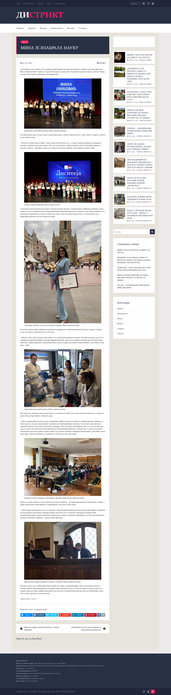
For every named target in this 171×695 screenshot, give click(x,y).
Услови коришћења (60, 3)
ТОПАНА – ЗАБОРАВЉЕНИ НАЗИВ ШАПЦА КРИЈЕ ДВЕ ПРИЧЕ (139, 131)
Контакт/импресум (29, 3)
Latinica (49, 3)
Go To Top (153, 692)
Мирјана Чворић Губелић (148, 60)
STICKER (72, 691)
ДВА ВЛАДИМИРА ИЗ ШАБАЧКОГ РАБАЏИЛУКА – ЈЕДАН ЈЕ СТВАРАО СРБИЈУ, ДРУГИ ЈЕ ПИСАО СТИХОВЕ (140, 163)
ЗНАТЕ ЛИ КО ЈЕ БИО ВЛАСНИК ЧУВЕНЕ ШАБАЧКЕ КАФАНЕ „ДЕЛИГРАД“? (136, 181)
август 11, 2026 (133, 120)
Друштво (32, 28)
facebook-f (148, 3)
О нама (18, 3)
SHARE (101, 63)
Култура (43, 28)
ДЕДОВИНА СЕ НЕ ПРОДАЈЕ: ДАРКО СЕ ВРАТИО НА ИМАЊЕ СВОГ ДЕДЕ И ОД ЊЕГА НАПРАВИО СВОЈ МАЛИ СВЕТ (139, 75)
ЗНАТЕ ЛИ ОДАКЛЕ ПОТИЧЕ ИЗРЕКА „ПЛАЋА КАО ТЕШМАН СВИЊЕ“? (139, 146)
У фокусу (20, 28)
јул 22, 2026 (131, 152)
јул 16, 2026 (131, 170)
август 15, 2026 (133, 102)
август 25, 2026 (133, 60)
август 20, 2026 (133, 84)
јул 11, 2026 (131, 188)
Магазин (70, 28)
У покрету (82, 28)
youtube (153, 3)
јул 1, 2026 (131, 221)
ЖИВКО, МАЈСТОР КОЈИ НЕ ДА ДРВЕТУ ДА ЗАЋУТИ (139, 56)
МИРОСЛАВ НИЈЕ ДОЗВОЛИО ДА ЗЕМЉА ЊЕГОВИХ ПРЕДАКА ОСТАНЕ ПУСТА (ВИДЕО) (138, 114)
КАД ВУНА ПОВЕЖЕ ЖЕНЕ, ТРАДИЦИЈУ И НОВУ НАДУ (139, 198)
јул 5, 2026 (131, 202)
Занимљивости (56, 28)
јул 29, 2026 (131, 136)
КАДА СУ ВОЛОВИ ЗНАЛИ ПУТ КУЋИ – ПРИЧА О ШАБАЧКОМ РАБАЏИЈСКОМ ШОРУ (140, 214)
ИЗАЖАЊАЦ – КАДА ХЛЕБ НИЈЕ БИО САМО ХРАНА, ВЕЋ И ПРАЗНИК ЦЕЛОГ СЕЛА (139, 95)
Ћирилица (41, 3)
